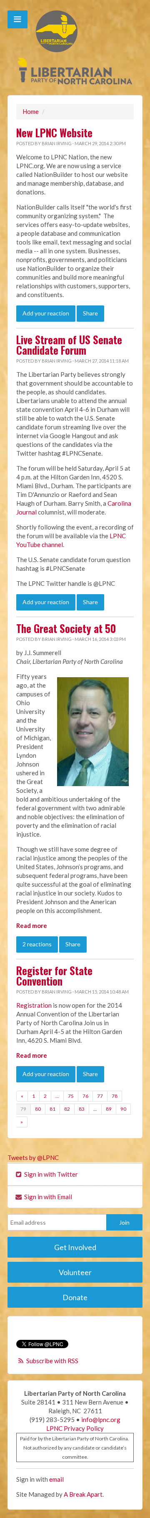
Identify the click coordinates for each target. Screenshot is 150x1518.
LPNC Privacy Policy (75, 1428)
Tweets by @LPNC (33, 1157)
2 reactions (37, 944)
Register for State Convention (54, 975)
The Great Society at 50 (66, 628)
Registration (34, 1005)
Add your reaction (45, 313)
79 (23, 1109)
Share (90, 313)
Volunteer (75, 1272)
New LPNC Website (54, 132)
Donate (75, 1297)
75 (71, 1096)
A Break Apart (83, 1494)
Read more (31, 925)
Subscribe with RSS (52, 1360)
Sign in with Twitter (50, 1174)
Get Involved (75, 1247)
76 (85, 1096)
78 (115, 1096)
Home (30, 111)
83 (82, 1109)
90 (123, 1109)
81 (52, 1109)
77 (100, 1096)
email (56, 1479)
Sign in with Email (47, 1196)
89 (109, 1109)
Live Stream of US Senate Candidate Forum (69, 345)
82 (67, 1109)
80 (38, 1109)
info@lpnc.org (100, 1419)
